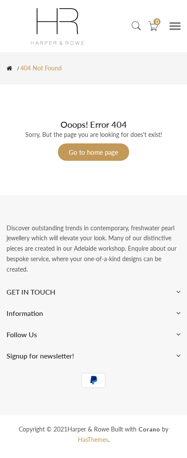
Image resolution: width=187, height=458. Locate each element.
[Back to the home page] (9, 68)
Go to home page (93, 152)
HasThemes (93, 439)
